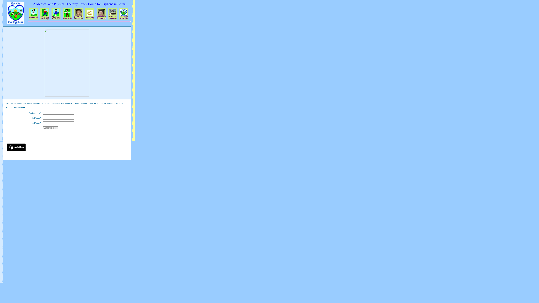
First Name (36, 118)
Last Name (36, 123)
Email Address (35, 113)
